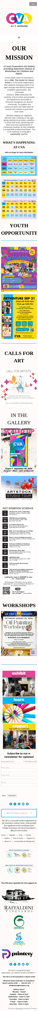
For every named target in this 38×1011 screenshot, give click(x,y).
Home (3, 835)
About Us (7, 841)
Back (4, 795)
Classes (28, 835)
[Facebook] (11, 804)
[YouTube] (23, 804)
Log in (33, 4)
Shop (20, 835)
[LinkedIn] (19, 804)
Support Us (31, 838)
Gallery (7, 838)
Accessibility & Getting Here (25, 841)
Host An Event (18, 838)
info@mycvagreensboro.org (19, 985)
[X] (15, 804)
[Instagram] (27, 804)
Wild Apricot (19, 1008)
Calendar (12, 835)
